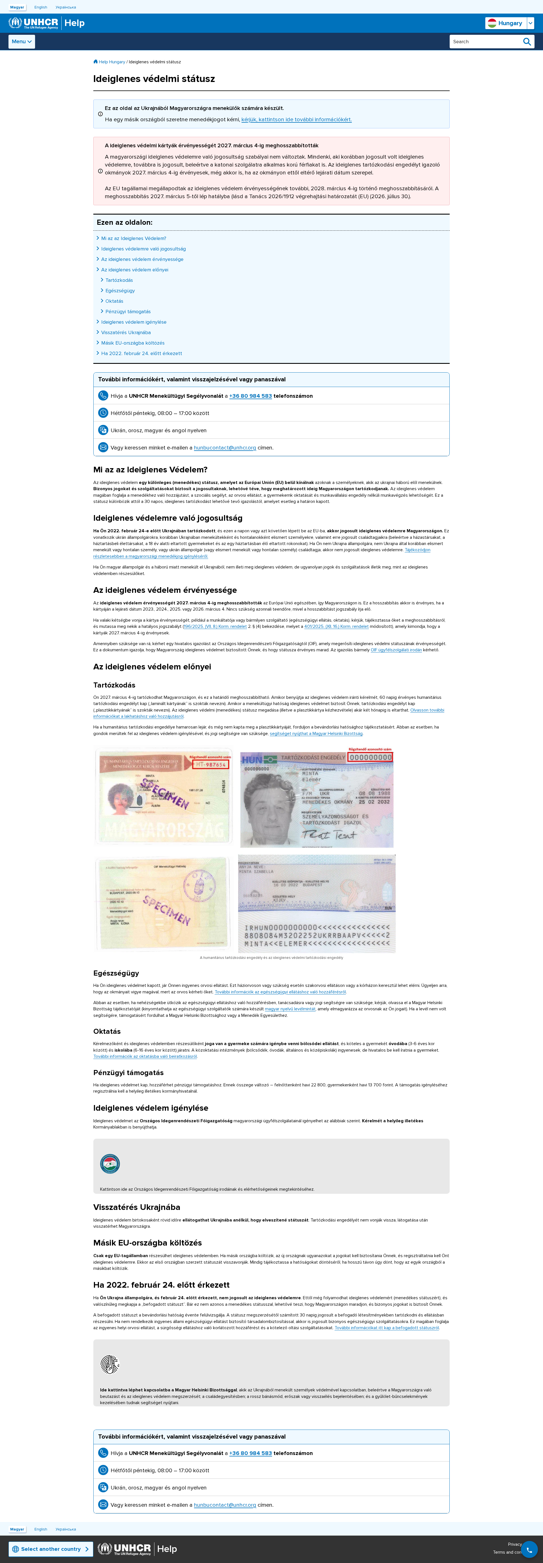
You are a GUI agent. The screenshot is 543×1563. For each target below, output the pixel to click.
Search (527, 41)
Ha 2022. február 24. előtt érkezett (141, 353)
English (41, 7)
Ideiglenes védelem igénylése (134, 322)
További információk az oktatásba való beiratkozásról (145, 1056)
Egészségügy (120, 290)
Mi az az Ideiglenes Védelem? (133, 238)
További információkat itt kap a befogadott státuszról (387, 1328)
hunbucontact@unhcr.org (225, 447)
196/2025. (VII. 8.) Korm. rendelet (215, 626)
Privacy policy (521, 1544)
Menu (19, 41)
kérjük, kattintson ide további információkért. (297, 119)
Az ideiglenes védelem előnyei (134, 270)
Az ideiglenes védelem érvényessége (142, 259)
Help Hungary (112, 62)
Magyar (17, 7)
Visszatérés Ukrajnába (126, 332)
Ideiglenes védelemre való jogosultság (143, 249)
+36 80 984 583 (250, 396)
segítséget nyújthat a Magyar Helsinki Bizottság (316, 733)
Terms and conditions (514, 1552)
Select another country (51, 1549)
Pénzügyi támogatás (128, 311)
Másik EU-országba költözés (133, 343)
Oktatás (114, 301)
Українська (66, 7)
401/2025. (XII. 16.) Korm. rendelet (336, 626)
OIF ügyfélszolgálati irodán (396, 650)
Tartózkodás (119, 280)
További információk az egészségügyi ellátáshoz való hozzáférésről (280, 992)
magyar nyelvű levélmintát (290, 1009)
